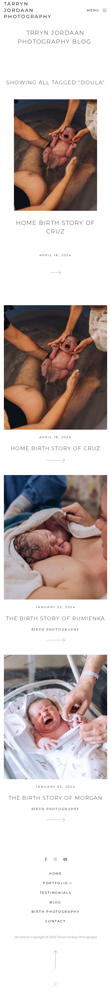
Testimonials (56, 893)
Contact (55, 921)
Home (55, 873)
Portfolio (55, 883)
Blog (55, 902)
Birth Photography (55, 912)
